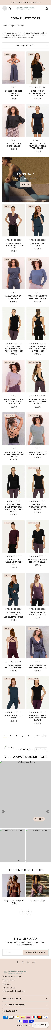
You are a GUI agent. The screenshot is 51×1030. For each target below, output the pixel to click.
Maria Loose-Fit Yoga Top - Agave (37, 453)
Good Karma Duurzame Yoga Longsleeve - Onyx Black (13, 508)
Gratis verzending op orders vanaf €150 (26, 2)
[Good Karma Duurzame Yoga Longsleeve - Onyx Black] (13, 481)
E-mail (8, 952)
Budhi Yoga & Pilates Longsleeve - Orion (14, 614)
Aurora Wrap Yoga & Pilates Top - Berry (13, 245)
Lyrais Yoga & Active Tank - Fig (13, 666)
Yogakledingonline (28, 1025)
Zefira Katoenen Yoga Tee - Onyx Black (37, 718)
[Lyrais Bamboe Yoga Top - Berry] (37, 589)
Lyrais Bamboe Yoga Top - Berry (38, 613)
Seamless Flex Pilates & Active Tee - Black (37, 146)
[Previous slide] (22, 912)
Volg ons (41, 749)
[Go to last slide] (3, 811)
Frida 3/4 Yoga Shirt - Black (13, 145)
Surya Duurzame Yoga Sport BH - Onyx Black (37, 349)
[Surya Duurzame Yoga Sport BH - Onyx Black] (37, 323)
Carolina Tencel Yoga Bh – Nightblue (13, 93)
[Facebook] (17, 962)
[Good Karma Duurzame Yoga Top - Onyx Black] (13, 323)
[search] (9, 8)
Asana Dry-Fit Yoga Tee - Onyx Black (37, 507)
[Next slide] (47, 811)
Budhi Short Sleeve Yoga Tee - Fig (13, 562)
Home (4, 26)
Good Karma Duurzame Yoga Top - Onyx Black (14, 349)
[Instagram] (23, 962)
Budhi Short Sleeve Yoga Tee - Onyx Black (37, 93)
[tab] (18, 860)
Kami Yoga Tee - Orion (38, 244)
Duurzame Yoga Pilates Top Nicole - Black (13, 454)
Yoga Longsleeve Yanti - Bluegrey (37, 297)
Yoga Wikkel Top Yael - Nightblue (37, 666)
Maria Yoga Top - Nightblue (13, 297)
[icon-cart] (46, 8)
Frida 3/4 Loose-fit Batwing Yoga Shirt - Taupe (13, 401)
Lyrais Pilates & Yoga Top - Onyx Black (37, 401)
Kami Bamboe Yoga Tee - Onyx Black (37, 561)
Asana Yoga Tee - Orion (13, 717)
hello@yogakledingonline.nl (13, 991)
